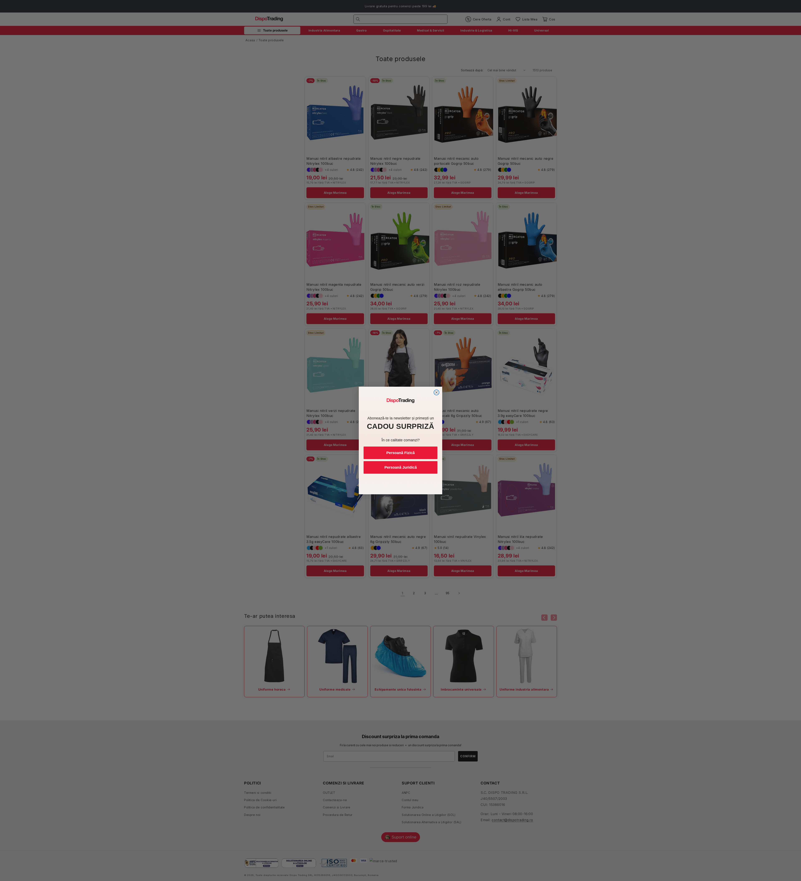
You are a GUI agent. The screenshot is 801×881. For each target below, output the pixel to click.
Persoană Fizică (400, 453)
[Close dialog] (436, 392)
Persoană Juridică (400, 467)
